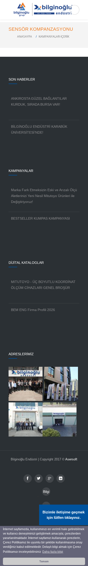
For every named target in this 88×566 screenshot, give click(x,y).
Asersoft (71, 459)
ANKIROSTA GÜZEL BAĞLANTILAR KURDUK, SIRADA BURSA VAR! (39, 101)
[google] (49, 478)
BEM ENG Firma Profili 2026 (33, 310)
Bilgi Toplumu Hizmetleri (46, 493)
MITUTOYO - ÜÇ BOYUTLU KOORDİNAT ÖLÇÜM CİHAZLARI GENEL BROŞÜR (43, 285)
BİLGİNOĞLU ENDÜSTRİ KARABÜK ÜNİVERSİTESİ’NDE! (39, 129)
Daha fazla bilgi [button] (52, 551)
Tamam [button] (44, 561)
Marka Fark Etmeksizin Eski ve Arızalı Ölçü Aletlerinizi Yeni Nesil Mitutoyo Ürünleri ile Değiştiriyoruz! (44, 196)
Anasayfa (24, 36)
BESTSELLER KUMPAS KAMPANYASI (40, 218)
